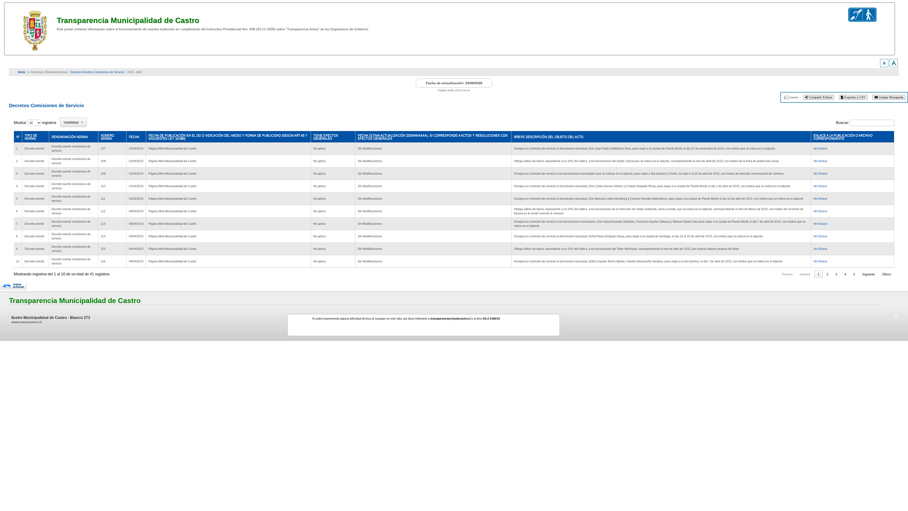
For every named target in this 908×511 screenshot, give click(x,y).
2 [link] (827, 274)
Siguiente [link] (868, 274)
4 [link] (845, 274)
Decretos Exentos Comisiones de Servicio (97, 72)
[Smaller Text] (884, 66)
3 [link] (836, 274)
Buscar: (842, 123)
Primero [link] (787, 274)
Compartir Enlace (820, 97)
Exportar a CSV (854, 97)
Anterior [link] (805, 274)
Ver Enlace (820, 148)
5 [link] (854, 274)
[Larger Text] (894, 66)
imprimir (794, 97)
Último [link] (886, 274)
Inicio (21, 72)
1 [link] (818, 274)
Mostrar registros (35, 123)
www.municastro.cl (26, 322)
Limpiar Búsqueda (890, 97)
